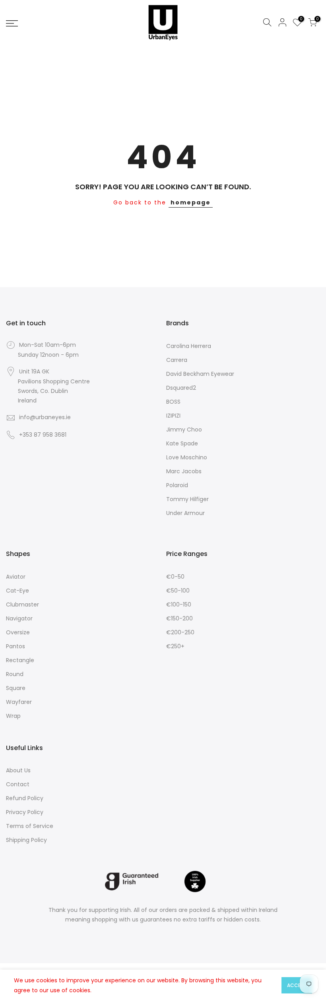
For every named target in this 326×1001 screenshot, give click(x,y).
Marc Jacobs (184, 471)
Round (14, 674)
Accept (297, 985)
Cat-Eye (17, 591)
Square (15, 688)
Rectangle (20, 660)
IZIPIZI (173, 416)
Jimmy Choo (184, 429)
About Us (18, 770)
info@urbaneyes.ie (45, 417)
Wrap (13, 716)
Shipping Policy (26, 840)
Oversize (18, 632)
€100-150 (178, 604)
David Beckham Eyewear (200, 374)
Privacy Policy (24, 812)
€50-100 (178, 591)
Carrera (176, 360)
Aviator (15, 577)
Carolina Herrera (188, 346)
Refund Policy (24, 798)
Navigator (19, 618)
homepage (191, 202)
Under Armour (185, 513)
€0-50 (175, 577)
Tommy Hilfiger (187, 499)
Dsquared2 (181, 388)
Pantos (15, 646)
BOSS (173, 402)
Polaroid (177, 485)
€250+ (175, 646)
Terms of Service (29, 826)
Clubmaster (22, 604)
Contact (17, 784)
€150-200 (179, 618)
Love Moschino (186, 457)
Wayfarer (19, 702)
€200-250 (180, 632)
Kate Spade (182, 443)
